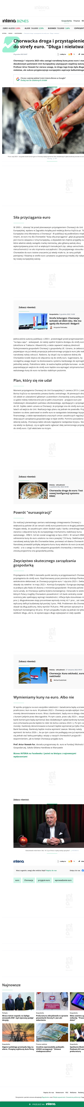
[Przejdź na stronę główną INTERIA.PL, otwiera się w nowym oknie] (9, 21)
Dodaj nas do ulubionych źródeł (43, 80)
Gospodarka (18, 33)
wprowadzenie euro (63, 880)
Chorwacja (28, 880)
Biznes (10, 33)
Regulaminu (46, 1097)
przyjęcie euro (44, 880)
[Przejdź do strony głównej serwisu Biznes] (23, 21)
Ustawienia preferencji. (73, 1097)
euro (17, 880)
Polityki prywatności (59, 1097)
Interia (4, 33)
